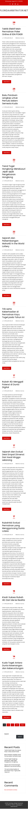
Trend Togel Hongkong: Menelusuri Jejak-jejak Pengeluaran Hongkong (13, 172)
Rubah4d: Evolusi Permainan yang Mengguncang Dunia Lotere (13, 527)
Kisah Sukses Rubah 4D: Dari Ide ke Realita (13, 599)
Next (22, 725)
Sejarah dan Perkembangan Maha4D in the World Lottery (13, 242)
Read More (7, 81)
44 (17, 725)
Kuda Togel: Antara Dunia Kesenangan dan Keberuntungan (12, 665)
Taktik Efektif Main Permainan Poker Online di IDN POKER (12, 31)
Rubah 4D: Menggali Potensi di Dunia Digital (12, 384)
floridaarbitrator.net (14, 10)
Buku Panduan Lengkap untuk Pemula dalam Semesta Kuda (10, 99)
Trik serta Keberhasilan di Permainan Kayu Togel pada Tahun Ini (13, 313)
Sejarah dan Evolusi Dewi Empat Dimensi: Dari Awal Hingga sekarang (13, 456)
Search (6, 734)
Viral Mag (18, 805)
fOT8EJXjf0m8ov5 (8, 38)
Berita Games (20, 38)
